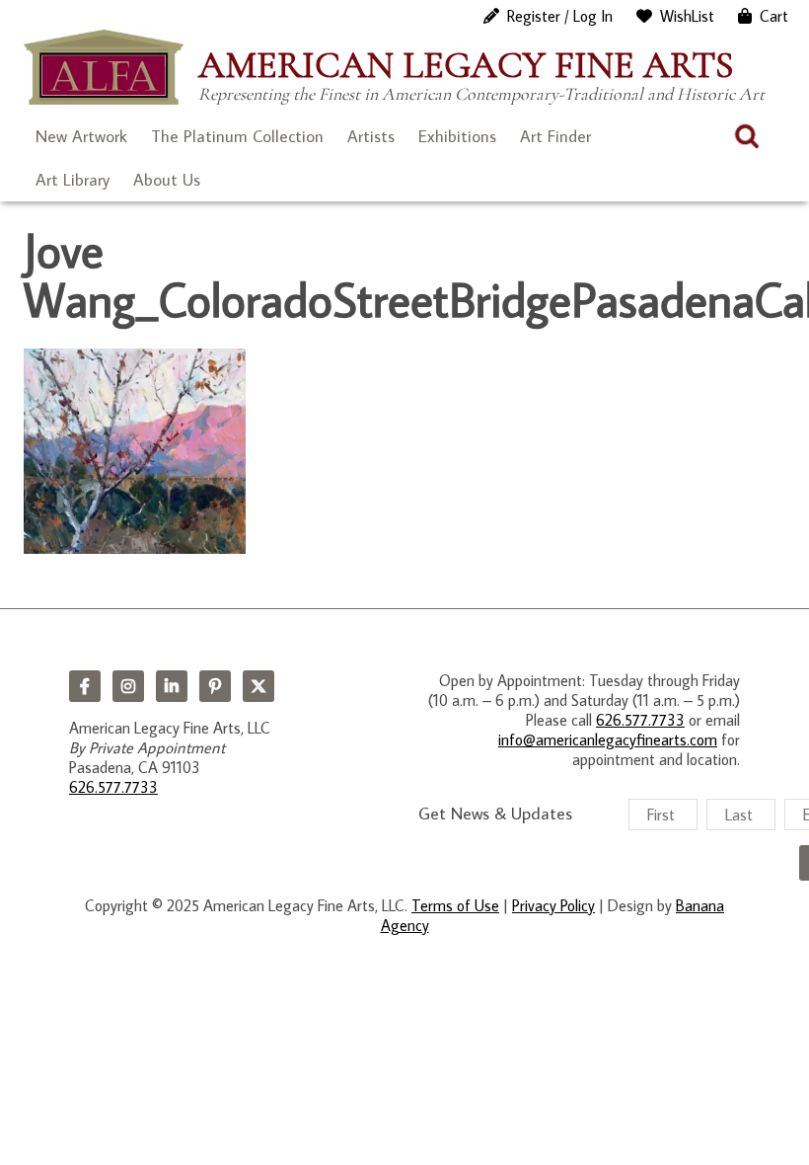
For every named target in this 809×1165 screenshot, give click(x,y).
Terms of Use (455, 905)
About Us (166, 180)
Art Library (73, 180)
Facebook (85, 686)
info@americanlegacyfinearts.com (607, 739)
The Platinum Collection (237, 136)
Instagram (128, 686)
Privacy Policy (553, 905)
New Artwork (81, 136)
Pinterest (215, 686)
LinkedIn (171, 686)
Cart (774, 16)
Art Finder (555, 136)
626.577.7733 (113, 787)
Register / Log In (560, 16)
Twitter (258, 686)
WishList (687, 16)
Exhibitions (457, 136)
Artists (371, 136)
